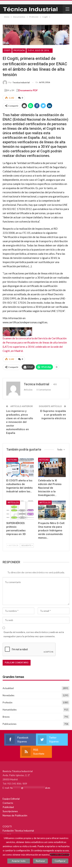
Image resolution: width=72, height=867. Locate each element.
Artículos (13, 502)
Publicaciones (9, 723)
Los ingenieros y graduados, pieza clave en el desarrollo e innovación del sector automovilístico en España (19, 422)
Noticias (12, 460)
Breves (6, 716)
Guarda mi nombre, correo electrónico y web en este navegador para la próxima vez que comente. (33, 634)
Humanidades (10, 709)
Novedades (8, 695)
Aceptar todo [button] (19, 861)
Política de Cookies (60, 854)
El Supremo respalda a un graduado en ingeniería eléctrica (53, 414)
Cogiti (7, 50)
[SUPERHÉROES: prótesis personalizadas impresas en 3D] (20, 510)
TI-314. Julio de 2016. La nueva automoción (40, 50)
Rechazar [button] (40, 861)
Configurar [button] (60, 861)
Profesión (19, 50)
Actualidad (8, 688)
